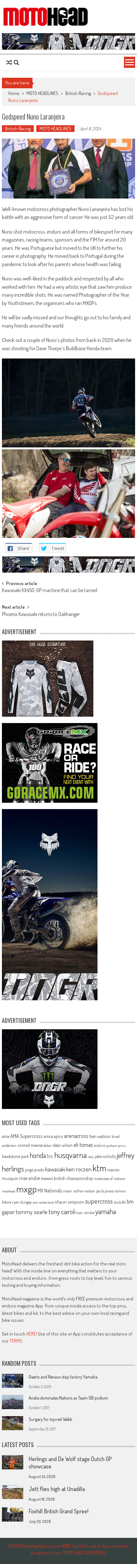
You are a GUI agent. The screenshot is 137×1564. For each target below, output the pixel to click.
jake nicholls (105, 1156)
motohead (8, 1191)
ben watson (100, 1136)
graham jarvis (116, 1145)
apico (58, 1136)
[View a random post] (9, 62)
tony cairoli (62, 1211)
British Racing (78, 93)
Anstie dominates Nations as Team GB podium (68, 1398)
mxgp (26, 1189)
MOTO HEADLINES (42, 93)
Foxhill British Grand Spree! (58, 1511)
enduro (99, 1145)
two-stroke (85, 1212)
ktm (99, 1168)
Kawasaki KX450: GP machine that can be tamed (49, 590)
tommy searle (31, 1211)
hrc (50, 1156)
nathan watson (84, 1191)
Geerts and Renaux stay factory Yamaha (63, 1376)
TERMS (16, 1341)
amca (48, 1136)
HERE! (31, 1334)
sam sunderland (43, 1202)
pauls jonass (105, 1190)
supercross (99, 1201)
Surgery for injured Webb (50, 1419)
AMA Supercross (26, 1136)
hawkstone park (15, 1156)
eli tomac (83, 1144)
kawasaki (55, 1169)
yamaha (105, 1211)
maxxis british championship (67, 1178)
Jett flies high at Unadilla (57, 1488)
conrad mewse (30, 1145)
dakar (47, 1145)
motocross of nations (109, 1178)
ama (5, 1136)
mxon (67, 1190)
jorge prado (34, 1169)
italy (91, 1157)
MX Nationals (50, 1190)
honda (38, 1155)
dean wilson (63, 1145)
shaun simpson (69, 1202)
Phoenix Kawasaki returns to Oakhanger (41, 614)
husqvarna (70, 1155)
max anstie (29, 1178)
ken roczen (78, 1169)
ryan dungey (22, 1202)
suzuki (120, 1202)
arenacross (76, 1135)
